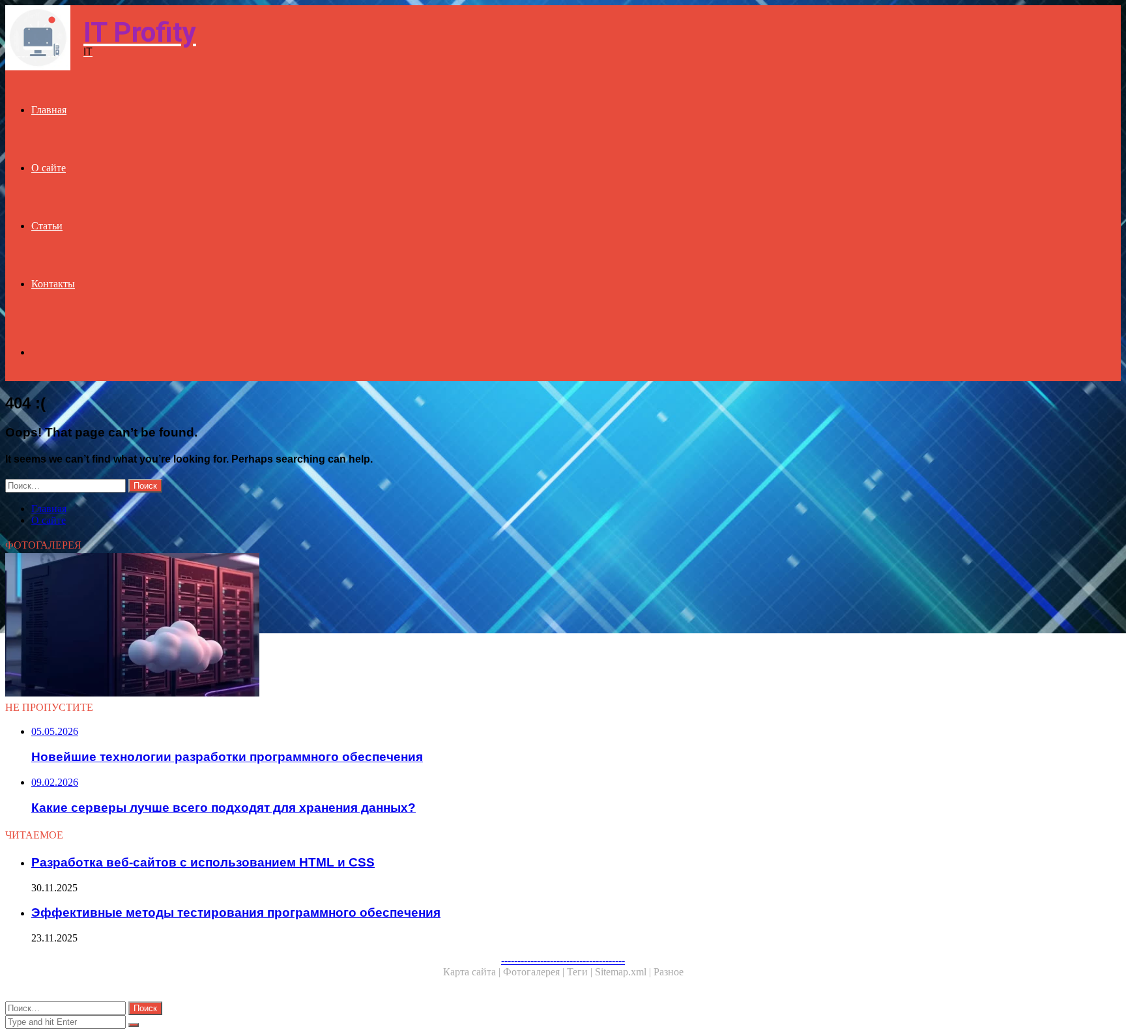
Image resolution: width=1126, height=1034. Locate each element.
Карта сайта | (473, 971)
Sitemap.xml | (624, 971)
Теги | (581, 971)
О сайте (48, 167)
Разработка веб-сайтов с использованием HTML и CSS (203, 862)
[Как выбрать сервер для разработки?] (396, 626)
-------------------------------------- (563, 960)
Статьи (47, 225)
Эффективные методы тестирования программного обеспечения (235, 912)
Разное (669, 971)
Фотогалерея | (535, 971)
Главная (48, 109)
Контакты (53, 283)
